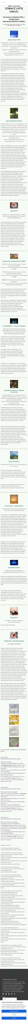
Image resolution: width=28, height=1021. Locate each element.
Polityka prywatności (14, 971)
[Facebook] (3, 994)
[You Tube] (11, 994)
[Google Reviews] (14, 994)
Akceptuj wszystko (14, 1011)
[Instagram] (8, 994)
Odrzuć (14, 1018)
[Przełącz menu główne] (25, 2)
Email (4, 996)
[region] (14, 1010)
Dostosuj (14, 1014)
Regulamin (14, 973)
